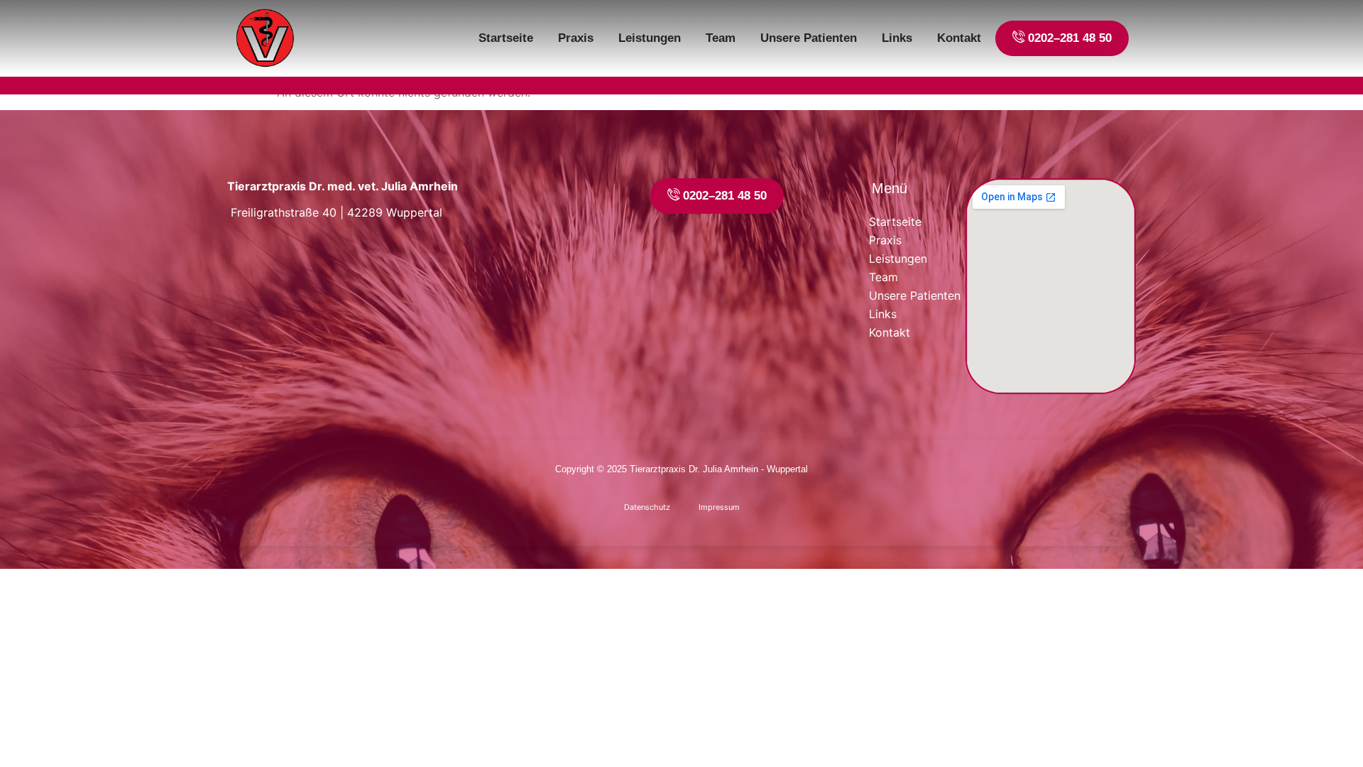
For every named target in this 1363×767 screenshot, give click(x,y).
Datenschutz (647, 507)
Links (897, 38)
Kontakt (959, 38)
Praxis (575, 38)
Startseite (505, 38)
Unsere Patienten (808, 38)
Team (720, 38)
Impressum (719, 507)
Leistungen (649, 38)
